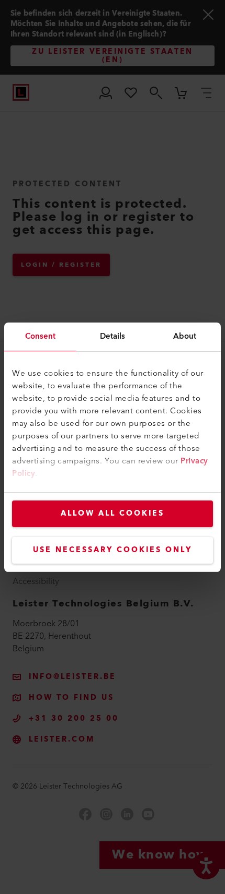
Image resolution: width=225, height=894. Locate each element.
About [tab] (185, 336)
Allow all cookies (112, 513)
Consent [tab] (40, 336)
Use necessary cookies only (112, 550)
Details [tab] (113, 336)
